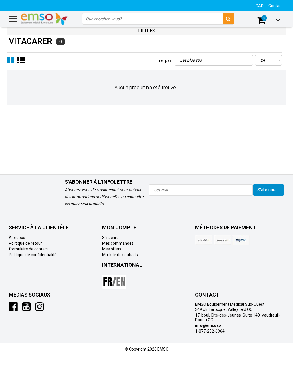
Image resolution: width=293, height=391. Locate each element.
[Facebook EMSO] (13, 309)
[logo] (44, 19)
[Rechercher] (228, 18)
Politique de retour (25, 243)
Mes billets (111, 249)
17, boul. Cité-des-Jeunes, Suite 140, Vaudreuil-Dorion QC (237, 317)
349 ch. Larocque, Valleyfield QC (223, 309)
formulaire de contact (28, 249)
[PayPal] (222, 240)
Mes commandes (118, 243)
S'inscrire (110, 237)
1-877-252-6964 (210, 331)
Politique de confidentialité (33, 254)
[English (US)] (114, 279)
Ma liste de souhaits (120, 254)
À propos (17, 237)
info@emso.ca (208, 325)
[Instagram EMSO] (39, 309)
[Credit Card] (203, 240)
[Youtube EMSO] (26, 309)
